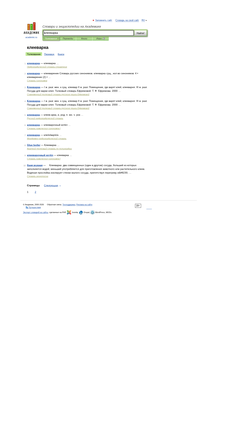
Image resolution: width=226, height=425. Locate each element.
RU (143, 20)
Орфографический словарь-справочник (47, 67)
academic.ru (31, 37)
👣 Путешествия (33, 207)
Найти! (140, 33)
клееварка (33, 63)
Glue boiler (33, 145)
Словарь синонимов (37, 81)
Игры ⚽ (100, 38)
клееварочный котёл (40, 155)
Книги (84, 38)
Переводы (68, 38)
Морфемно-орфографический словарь (46, 138)
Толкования (51, 38)
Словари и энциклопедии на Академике (71, 26)
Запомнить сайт (104, 20)
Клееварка (33, 87)
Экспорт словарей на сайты (35, 212)
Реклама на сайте (84, 204)
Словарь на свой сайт (127, 20)
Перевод (49, 54)
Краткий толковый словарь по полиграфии (49, 149)
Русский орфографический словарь (45, 118)
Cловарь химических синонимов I (43, 128)
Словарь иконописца (37, 176)
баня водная (35, 165)
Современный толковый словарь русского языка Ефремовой (58, 94)
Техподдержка (69, 204)
